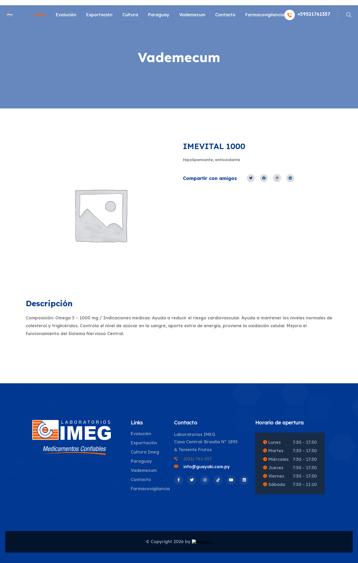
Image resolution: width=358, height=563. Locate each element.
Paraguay (158, 14)
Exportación (99, 14)
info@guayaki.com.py (206, 466)
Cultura (130, 14)
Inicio (40, 14)
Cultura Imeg (145, 452)
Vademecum (192, 14)
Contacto (225, 14)
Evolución (66, 14)
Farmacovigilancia (264, 14)
